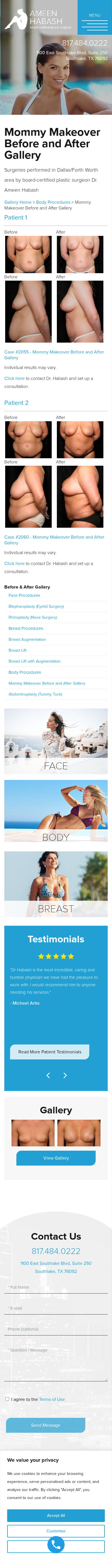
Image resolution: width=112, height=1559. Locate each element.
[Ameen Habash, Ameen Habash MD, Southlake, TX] (37, 19)
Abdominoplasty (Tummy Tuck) (35, 694)
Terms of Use (52, 1399)
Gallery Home (18, 202)
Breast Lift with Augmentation (35, 661)
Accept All (56, 1515)
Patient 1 (15, 217)
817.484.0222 (85, 43)
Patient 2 (16, 403)
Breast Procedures (26, 628)
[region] (56, 1505)
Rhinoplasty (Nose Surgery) (33, 617)
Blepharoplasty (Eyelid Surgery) (36, 606)
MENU (95, 15)
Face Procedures (24, 595)
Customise (56, 1531)
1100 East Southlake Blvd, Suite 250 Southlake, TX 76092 (72, 55)
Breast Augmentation (27, 639)
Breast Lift (17, 650)
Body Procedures (53, 202)
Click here (14, 378)
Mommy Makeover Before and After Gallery (47, 683)
